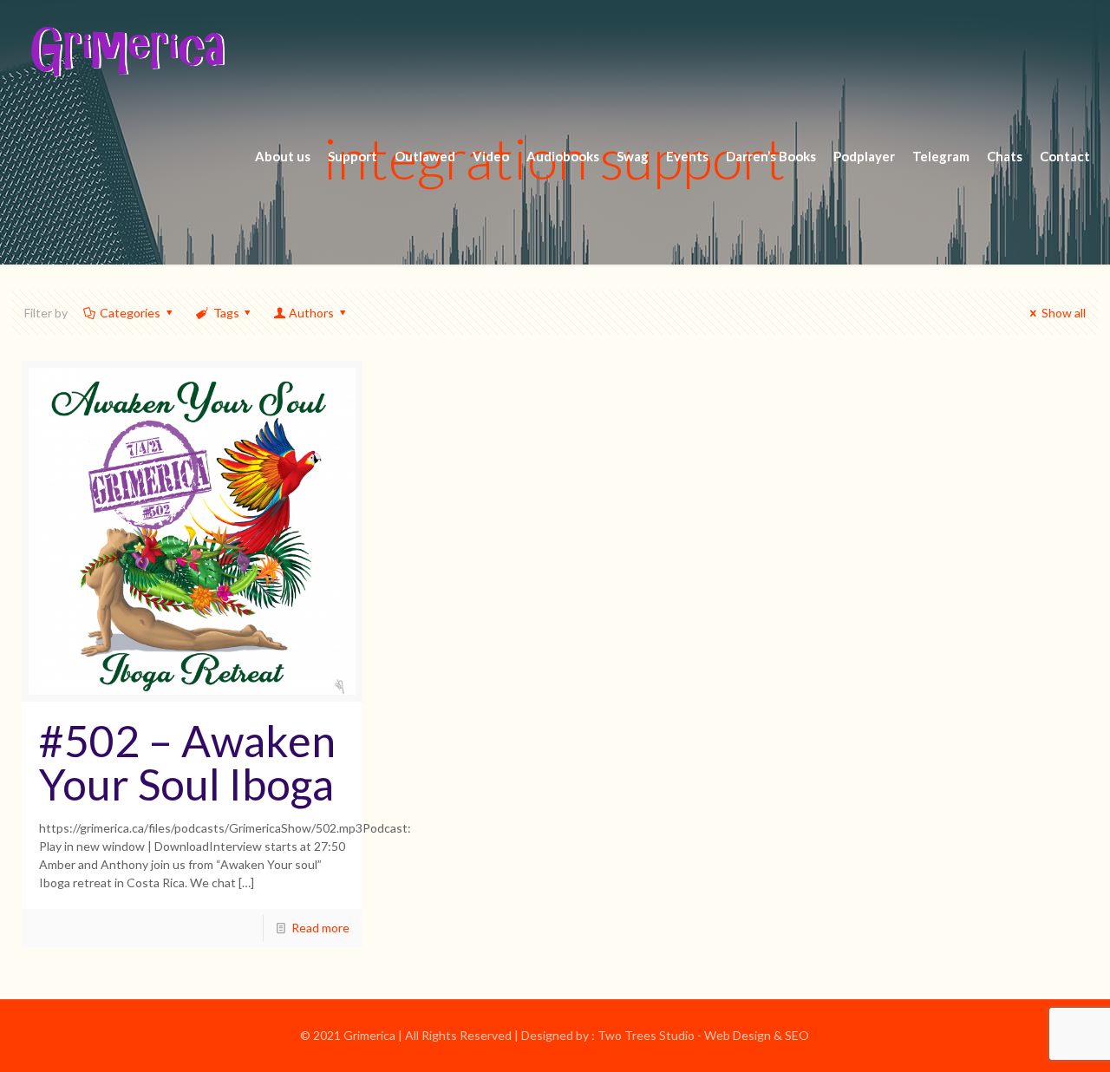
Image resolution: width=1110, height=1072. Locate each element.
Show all (1063, 312)
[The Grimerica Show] (127, 52)
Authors (311, 312)
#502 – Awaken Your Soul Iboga (187, 762)
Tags (226, 312)
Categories (130, 312)
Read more (320, 927)
